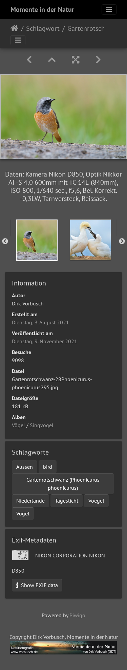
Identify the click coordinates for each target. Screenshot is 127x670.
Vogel (22, 513)
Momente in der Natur (42, 9)
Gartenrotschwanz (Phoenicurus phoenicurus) (63, 483)
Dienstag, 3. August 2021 (40, 322)
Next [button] (122, 241)
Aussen (24, 466)
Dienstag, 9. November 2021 (44, 341)
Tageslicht (66, 500)
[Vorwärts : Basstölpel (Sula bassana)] (98, 59)
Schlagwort (43, 28)
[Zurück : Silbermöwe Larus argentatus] (29, 59)
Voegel (96, 500)
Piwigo (77, 615)
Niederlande (30, 500)
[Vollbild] (75, 59)
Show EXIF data (39, 585)
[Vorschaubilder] (52, 59)
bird (47, 466)
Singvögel (42, 425)
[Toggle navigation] (109, 9)
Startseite (14, 28)
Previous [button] (5, 241)
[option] (37, 240)
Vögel (18, 425)
